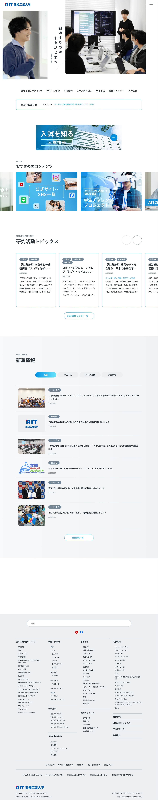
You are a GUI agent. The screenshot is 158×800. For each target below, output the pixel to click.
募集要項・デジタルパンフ (124, 692)
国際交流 (86, 703)
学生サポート (87, 663)
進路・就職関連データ (90, 728)
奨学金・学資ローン (89, 693)
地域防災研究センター (58, 720)
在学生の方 (86, 718)
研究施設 (68, 90)
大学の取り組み (84, 90)
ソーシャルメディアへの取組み (28, 689)
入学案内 (132, 90)
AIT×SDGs (54, 751)
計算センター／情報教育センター (94, 687)
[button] (137, 240)
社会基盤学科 (56, 664)
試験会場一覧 (119, 670)
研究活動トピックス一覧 (77, 315)
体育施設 (86, 680)
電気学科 (55, 654)
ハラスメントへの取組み (26, 686)
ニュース (68, 374)
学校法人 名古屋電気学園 (53, 775)
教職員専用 (108, 765)
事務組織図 (22, 657)
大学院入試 (119, 686)
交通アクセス (118, 729)
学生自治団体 (87, 657)
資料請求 (118, 689)
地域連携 (54, 745)
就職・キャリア (116, 90)
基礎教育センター (57, 688)
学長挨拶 (21, 647)
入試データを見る (121, 699)
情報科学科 (56, 684)
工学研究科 (78, 259)
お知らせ (54, 463)
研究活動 (34, 259)
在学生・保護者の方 (65, 765)
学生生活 (100, 90)
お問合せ (117, 735)
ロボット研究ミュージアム (59, 727)
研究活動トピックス (121, 722)
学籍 (84, 697)
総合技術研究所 (56, 714)
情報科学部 (54, 680)
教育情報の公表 (23, 666)
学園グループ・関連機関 (26, 712)
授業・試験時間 (88, 650)
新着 (46, 374)
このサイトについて (135, 793)
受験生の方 (50, 765)
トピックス (55, 390)
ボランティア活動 (89, 660)
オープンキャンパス (121, 657)
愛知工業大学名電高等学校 (76, 775)
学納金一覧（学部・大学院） (125, 696)
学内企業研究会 (88, 731)
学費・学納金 (87, 690)
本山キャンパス (23, 706)
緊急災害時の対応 (89, 700)
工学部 (23, 259)
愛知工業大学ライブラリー (27, 696)
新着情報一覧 (78, 537)
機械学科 (55, 661)
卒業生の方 (86, 724)
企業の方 (86, 721)
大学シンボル (22, 653)
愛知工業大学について (31, 90)
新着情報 (117, 716)
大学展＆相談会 (120, 660)
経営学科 (55, 676)
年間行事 (86, 647)
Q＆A (117, 708)
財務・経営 (22, 669)
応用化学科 (56, 657)
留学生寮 (86, 673)
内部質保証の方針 (24, 672)
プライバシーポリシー (119, 793)
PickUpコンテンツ (121, 650)
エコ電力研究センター (58, 724)
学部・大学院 (53, 90)
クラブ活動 (90, 374)
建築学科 (55, 667)
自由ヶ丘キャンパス (25, 702)
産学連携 (54, 741)
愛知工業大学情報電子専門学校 (122, 775)
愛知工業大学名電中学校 (98, 775)
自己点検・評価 (23, 679)
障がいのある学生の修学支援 (28, 692)
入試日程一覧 (119, 667)
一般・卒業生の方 (93, 765)
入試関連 (54, 416)
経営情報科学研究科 (57, 699)
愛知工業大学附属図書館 (91, 683)
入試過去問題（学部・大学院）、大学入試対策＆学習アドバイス (128, 703)
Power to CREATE (121, 647)
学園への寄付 (22, 709)
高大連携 (54, 755)
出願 (116, 673)
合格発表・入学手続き (122, 682)
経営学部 (110, 259)
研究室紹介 (119, 653)
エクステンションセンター (60, 748)
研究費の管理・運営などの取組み (29, 682)
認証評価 (21, 676)
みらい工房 (86, 677)
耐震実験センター (57, 717)
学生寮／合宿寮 (88, 670)
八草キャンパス (23, 699)
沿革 (19, 650)
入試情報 (112, 374)
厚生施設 (86, 667)
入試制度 (118, 663)
